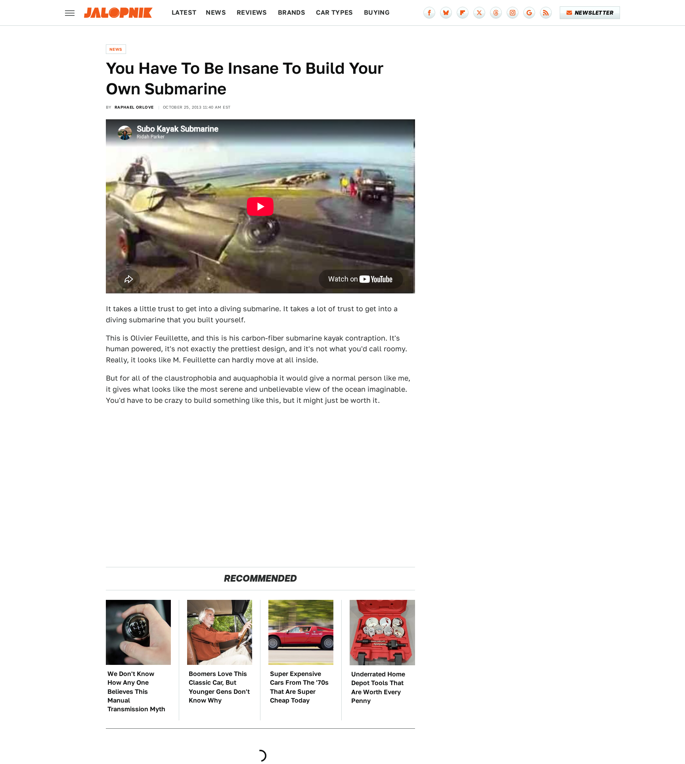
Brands (291, 12)
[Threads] (496, 13)
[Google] (529, 13)
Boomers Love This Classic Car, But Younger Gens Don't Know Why (219, 687)
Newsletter (594, 13)
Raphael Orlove (134, 107)
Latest (184, 12)
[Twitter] (479, 13)
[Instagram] (513, 13)
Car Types (334, 12)
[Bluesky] (446, 13)
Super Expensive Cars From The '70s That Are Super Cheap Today (299, 687)
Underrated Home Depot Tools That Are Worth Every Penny (378, 687)
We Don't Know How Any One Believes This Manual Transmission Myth (136, 691)
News (216, 12)
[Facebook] (429, 13)
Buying (377, 12)
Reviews (252, 12)
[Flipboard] (463, 13)
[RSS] (546, 13)
